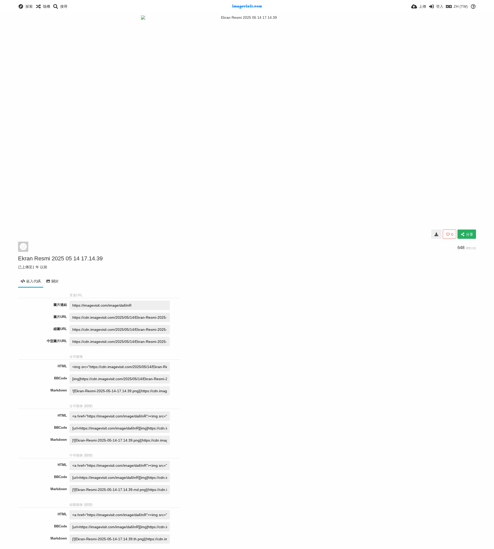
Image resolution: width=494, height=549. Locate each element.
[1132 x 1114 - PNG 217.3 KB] (436, 234)
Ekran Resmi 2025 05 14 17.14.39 (60, 258)
